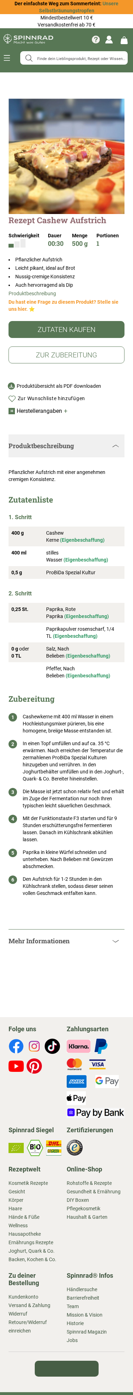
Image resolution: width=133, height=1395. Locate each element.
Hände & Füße (24, 1217)
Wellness (18, 1225)
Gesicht (17, 1191)
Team (73, 1306)
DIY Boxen (78, 1200)
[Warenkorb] (124, 39)
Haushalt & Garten (87, 1217)
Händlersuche (82, 1289)
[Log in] (109, 39)
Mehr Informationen (39, 941)
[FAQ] (96, 39)
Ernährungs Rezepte (31, 1242)
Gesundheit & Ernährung (94, 1191)
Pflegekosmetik (83, 1208)
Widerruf (18, 1314)
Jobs (72, 1340)
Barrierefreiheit (83, 1298)
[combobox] (74, 58)
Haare (15, 1208)
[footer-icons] (16, 1047)
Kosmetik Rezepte (28, 1183)
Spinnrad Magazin (87, 1332)
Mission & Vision (84, 1315)
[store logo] (28, 40)
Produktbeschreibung (32, 293)
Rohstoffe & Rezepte (89, 1183)
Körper (16, 1200)
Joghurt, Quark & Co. (32, 1251)
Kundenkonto (23, 1297)
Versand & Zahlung (29, 1305)
